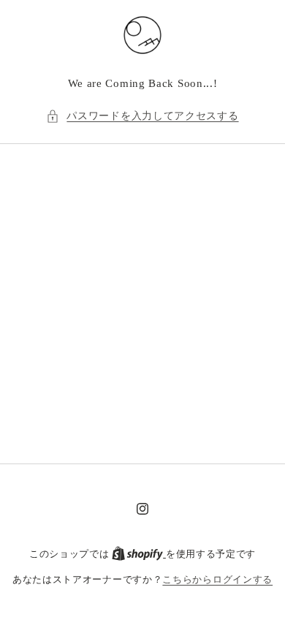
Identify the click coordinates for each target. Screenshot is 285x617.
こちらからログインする (217, 579)
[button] (142, 116)
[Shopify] (139, 553)
